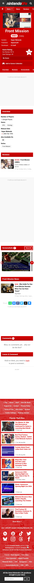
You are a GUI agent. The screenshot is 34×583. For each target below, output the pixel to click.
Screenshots (25, 70)
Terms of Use (9, 409)
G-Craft (13, 45)
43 (12, 167)
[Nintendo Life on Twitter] (28, 534)
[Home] (2, 9)
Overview (5, 70)
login (27, 360)
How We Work (26, 402)
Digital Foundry (23, 558)
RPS (27, 565)
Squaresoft (14, 43)
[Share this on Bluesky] (14, 303)
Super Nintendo (16, 40)
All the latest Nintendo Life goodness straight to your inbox (17, 574)
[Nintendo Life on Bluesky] (5, 539)
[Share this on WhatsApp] (10, 303)
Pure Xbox (25, 555)
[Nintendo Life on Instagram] (13, 539)
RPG (3, 125)
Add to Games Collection (13, 63)
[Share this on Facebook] (18, 303)
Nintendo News (7, 562)
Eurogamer (23, 562)
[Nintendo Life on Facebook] (28, 539)
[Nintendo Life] (17, 3)
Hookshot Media (15, 545)
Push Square (15, 555)
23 (12, 291)
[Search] (30, 3)
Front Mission (17, 33)
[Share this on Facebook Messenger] (29, 303)
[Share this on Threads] (25, 303)
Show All (28, 248)
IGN (16, 562)
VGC (30, 562)
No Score (6, 58)
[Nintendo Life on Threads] (20, 539)
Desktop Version (23, 413)
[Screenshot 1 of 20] (16, 261)
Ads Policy (19, 409)
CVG (22, 565)
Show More (17, 522)
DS (3, 140)
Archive (27, 409)
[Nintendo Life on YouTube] (13, 534)
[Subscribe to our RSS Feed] (5, 534)
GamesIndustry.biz (12, 565)
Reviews (15, 70)
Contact (16, 406)
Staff (17, 402)
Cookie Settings (10, 413)
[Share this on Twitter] (21, 303)
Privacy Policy (25, 406)
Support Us (8, 406)
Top (5, 402)
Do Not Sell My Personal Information (21, 550)
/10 (12, 52)
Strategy (9, 125)
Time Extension (11, 558)
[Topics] (3, 3)
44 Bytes (23, 548)
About (11, 402)
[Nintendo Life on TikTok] (20, 534)
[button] (32, 262)
